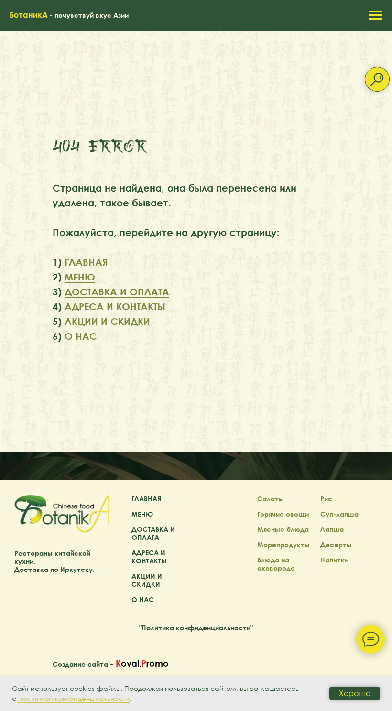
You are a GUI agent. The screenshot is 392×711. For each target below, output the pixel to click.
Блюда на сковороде (276, 674)
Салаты (270, 609)
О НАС (81, 391)
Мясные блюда (283, 640)
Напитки (334, 670)
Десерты (336, 655)
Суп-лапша (339, 624)
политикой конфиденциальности (74, 698)
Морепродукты (283, 655)
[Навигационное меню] (375, 15)
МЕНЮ (80, 331)
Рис (326, 609)
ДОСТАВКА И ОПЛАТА (117, 346)
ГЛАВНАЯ (86, 317)
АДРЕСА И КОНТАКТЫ (115, 361)
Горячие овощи (283, 624)
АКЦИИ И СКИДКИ (107, 376)
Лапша (332, 640)
